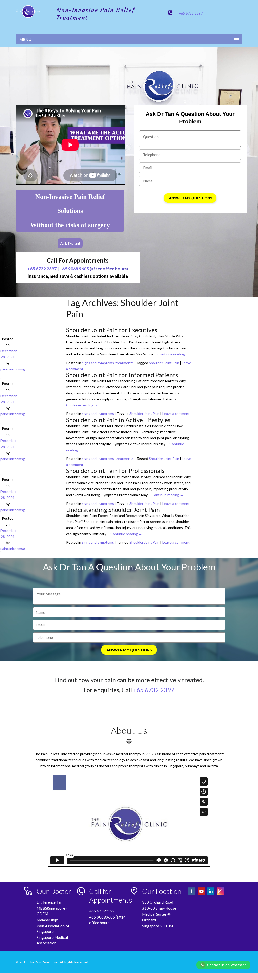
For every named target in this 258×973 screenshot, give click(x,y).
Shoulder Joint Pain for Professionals (115, 470)
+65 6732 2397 (191, 13)
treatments (124, 362)
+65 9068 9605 (74, 268)
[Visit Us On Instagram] (220, 894)
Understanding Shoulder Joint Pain (113, 509)
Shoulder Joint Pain (164, 362)
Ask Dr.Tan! (70, 243)
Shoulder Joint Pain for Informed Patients (122, 374)
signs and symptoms (98, 362)
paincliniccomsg (12, 369)
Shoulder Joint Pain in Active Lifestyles (118, 419)
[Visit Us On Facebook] (192, 894)
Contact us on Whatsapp (227, 965)
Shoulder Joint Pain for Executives (111, 329)
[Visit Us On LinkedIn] (211, 894)
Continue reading (173, 354)
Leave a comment (176, 413)
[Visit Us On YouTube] (201, 894)
